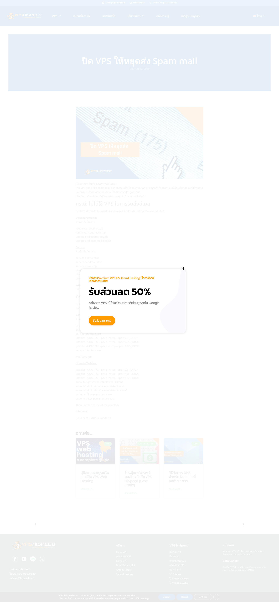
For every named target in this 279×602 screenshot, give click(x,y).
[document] (139, 301)
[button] (182, 268)
